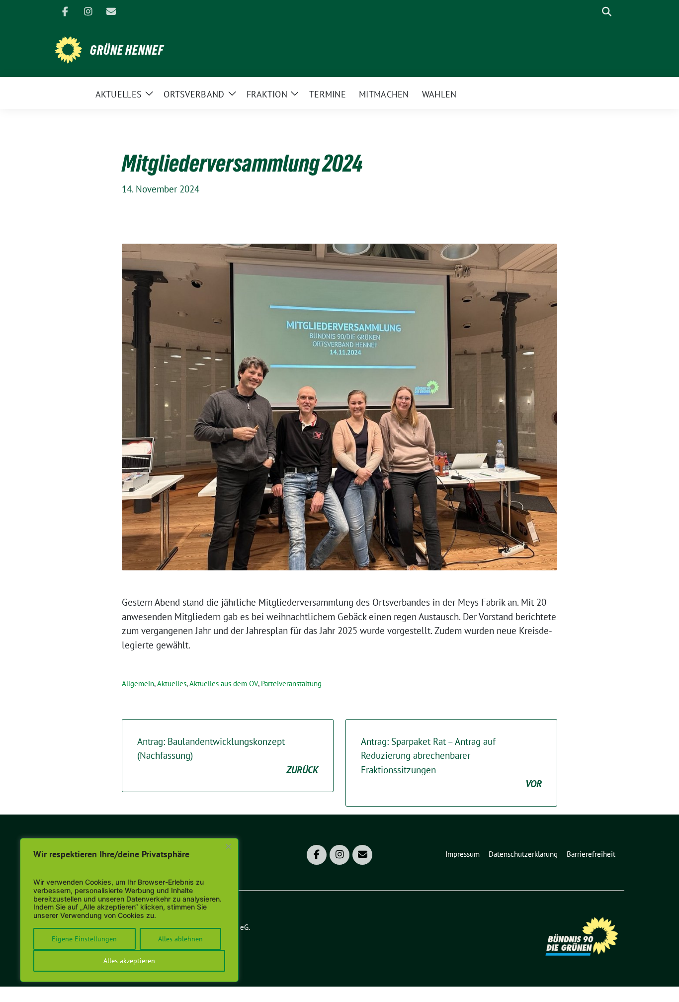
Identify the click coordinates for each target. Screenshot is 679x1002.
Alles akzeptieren (129, 960)
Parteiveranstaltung (291, 683)
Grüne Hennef (127, 50)
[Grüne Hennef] (68, 49)
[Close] (228, 846)
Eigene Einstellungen (84, 938)
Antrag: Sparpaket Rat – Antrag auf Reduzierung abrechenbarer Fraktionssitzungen (451, 762)
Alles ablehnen (180, 938)
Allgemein (138, 683)
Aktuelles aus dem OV (223, 683)
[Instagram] (88, 11)
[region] (129, 910)
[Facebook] (65, 11)
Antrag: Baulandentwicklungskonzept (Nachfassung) (227, 755)
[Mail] (111, 11)
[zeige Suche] (606, 11)
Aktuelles (171, 683)
